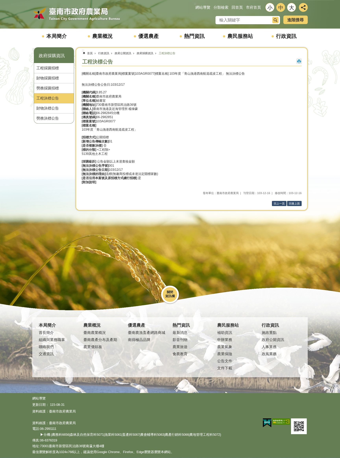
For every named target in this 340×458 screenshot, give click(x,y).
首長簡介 (46, 333)
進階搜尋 (295, 20)
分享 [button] (303, 7)
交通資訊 (46, 354)
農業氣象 (224, 347)
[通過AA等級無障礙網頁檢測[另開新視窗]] (281, 421)
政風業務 (269, 354)
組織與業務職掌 (52, 340)
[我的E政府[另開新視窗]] (267, 422)
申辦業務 (224, 340)
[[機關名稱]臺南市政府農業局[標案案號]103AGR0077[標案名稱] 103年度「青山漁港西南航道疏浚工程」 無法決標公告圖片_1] (299, 426)
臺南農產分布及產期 (100, 340)
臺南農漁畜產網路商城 (146, 333)
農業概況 (102, 36)
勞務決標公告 (47, 118)
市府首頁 (253, 7)
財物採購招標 (47, 78)
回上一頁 (279, 203)
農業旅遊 (180, 347)
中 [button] (280, 7)
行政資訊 (286, 36)
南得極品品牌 (139, 340)
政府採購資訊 (145, 53)
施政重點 (269, 333)
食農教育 (180, 354)
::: (33, 49)
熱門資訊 (194, 36)
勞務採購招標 (47, 88)
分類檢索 (220, 7)
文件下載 (224, 368)
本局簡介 (56, 36)
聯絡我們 (46, 347)
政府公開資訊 (123, 53)
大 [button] (291, 7)
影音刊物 (180, 340)
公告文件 (224, 361)
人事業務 (269, 347)
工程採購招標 (47, 68)
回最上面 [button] (294, 203)
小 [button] (270, 7)
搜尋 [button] (275, 20)
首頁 (90, 53)
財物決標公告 (47, 108)
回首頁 (237, 7)
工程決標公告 (47, 98)
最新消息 (180, 333)
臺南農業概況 (94, 333)
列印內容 (299, 61)
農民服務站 (240, 36)
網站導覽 (202, 7)
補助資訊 (224, 333)
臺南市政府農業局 (76, 14)
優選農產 (148, 36)
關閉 (170, 292)
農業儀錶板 (92, 347)
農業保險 (224, 354)
